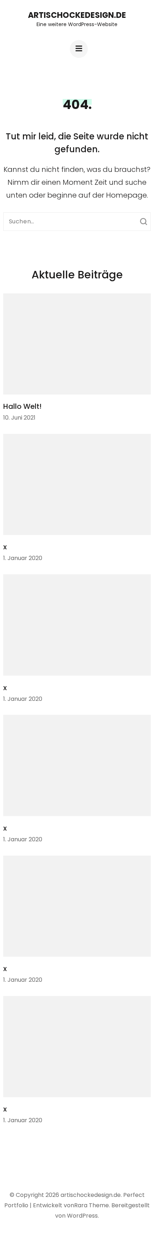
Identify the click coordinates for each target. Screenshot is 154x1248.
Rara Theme (91, 1205)
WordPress (82, 1216)
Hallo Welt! (22, 406)
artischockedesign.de (77, 15)
